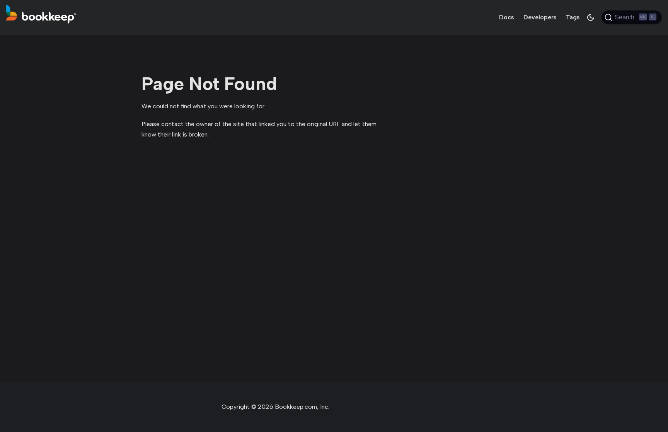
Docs (506, 17)
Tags (573, 17)
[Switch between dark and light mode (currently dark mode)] (590, 17)
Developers (540, 17)
